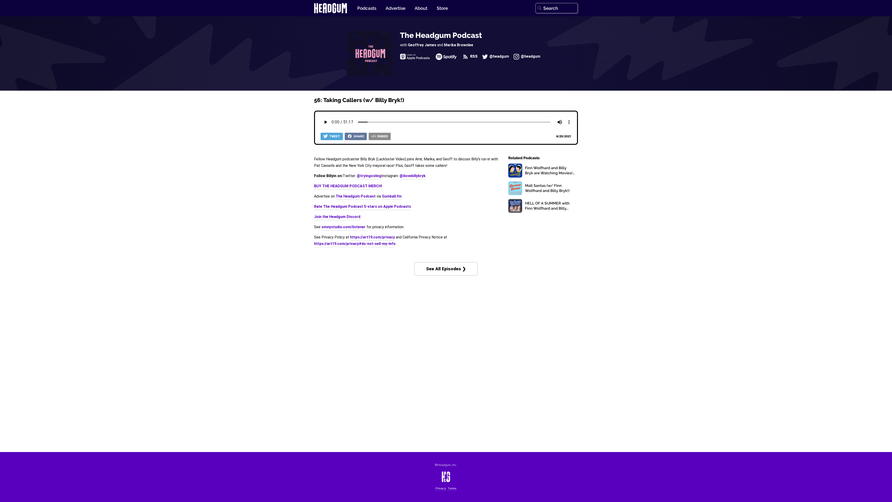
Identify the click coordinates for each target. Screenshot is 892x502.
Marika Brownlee (458, 45)
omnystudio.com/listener (343, 227)
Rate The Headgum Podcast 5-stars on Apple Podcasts (362, 206)
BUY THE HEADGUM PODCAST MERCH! (348, 186)
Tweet (334, 136)
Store (442, 8)
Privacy (441, 488)
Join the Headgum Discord (337, 217)
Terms (452, 488)
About (421, 8)
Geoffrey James (422, 45)
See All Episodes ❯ (446, 268)
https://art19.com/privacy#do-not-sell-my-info (355, 243)
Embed (382, 136)
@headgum (499, 56)
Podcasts (366, 8)
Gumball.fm (392, 196)
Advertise (395, 8)
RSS (473, 56)
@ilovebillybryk (413, 176)
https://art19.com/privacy (372, 237)
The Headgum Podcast (441, 35)
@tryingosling (368, 176)
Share (358, 136)
